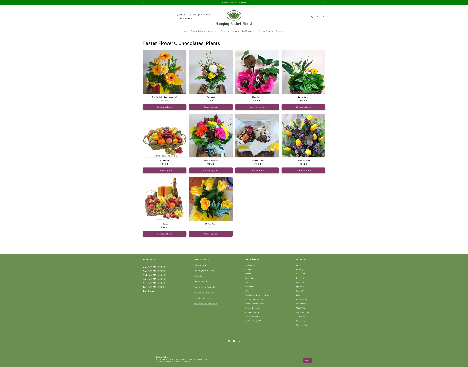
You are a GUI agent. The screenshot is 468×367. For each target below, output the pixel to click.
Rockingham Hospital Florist (257, 295)
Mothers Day (301, 325)
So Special (165, 224)
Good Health (164, 160)
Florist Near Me (201, 298)
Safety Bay (249, 278)
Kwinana (248, 274)
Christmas (300, 316)
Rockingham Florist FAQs (206, 287)
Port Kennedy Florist (254, 299)
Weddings (300, 282)
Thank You (300, 308)
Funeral (299, 291)
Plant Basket (257, 97)
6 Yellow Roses (211, 224)
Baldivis (248, 269)
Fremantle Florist (252, 308)
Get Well (300, 278)
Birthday (299, 269)
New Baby (300, 274)
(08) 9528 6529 (185, 18)
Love (298, 295)
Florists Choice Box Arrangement (164, 97)
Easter (299, 265)
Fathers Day (301, 321)
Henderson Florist (253, 316)
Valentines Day (302, 312)
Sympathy (300, 287)
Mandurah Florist (252, 312)
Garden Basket (303, 97)
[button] (198, 31)
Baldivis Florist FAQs (254, 321)
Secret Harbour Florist (254, 304)
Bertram (248, 282)
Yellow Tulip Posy (303, 160)
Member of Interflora (204, 292)
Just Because (301, 299)
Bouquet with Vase (211, 160)
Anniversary (301, 304)
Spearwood (249, 287)
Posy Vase (211, 97)
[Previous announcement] (143, 2)
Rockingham (250, 265)
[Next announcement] (324, 2)
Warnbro (248, 291)
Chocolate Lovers (257, 160)
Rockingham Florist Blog (205, 303)
